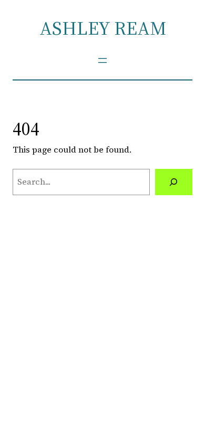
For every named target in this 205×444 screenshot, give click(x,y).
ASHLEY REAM (102, 28)
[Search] (173, 182)
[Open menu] (102, 60)
